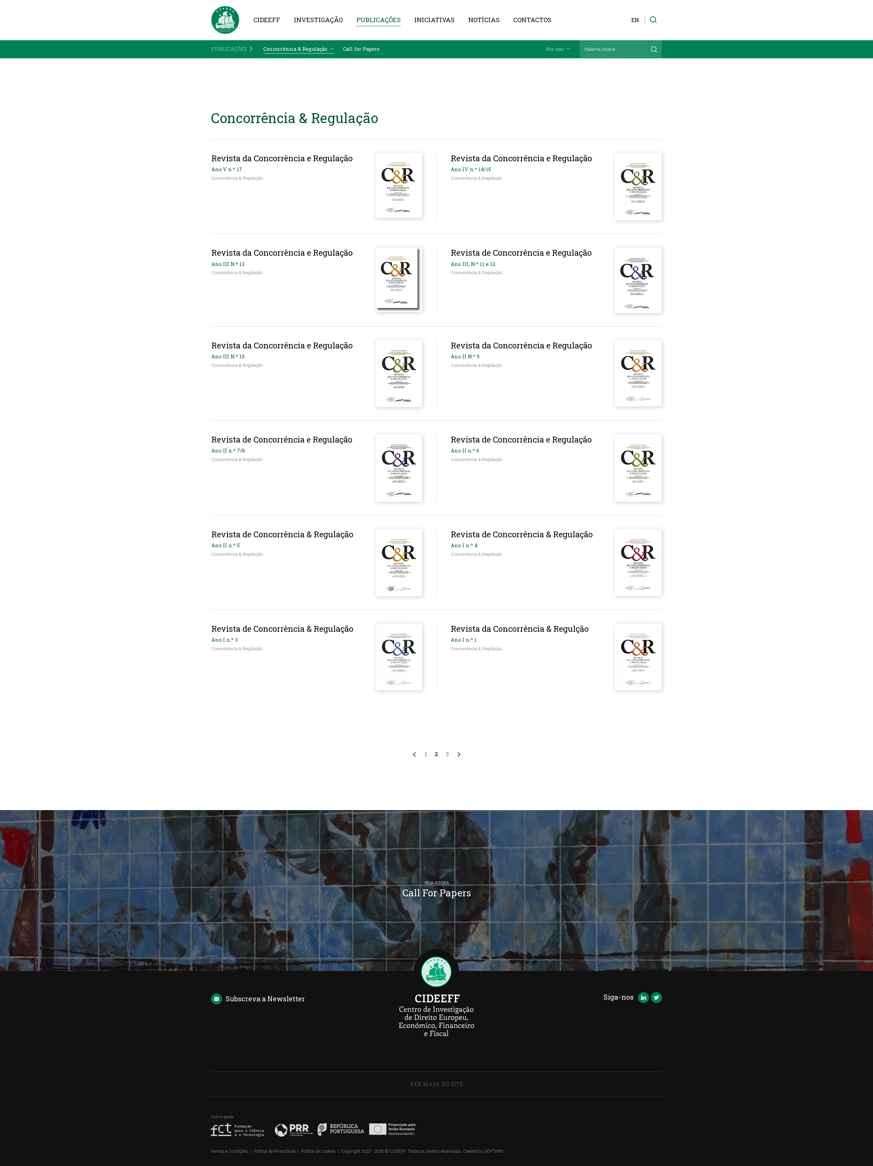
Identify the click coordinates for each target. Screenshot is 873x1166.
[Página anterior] (414, 754)
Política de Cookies (318, 1151)
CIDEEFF (266, 20)
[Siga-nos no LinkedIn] (643, 998)
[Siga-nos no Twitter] (656, 998)
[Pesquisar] (654, 49)
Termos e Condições (229, 1151)
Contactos (532, 20)
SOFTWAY (494, 1151)
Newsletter (265, 998)
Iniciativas (434, 20)
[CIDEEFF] (225, 19)
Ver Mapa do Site (436, 1084)
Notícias (484, 20)
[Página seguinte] (459, 754)
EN (635, 20)
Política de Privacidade (274, 1151)
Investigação (318, 20)
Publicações (378, 20)
